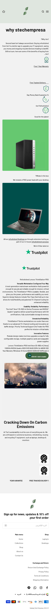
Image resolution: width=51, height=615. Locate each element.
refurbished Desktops (17, 239)
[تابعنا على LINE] (28, 587)
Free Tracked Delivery (38, 83)
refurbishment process (40, 242)
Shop (21, 547)
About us (19, 551)
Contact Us (19, 556)
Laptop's (45, 539)
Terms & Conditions (41, 576)
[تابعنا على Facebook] (47, 587)
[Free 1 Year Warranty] (25, 60)
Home (21, 539)
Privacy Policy (44, 572)
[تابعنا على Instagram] (41, 587)
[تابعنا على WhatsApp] (35, 587)
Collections (19, 543)
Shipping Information (41, 580)
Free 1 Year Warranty (41, 66)
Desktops (45, 543)
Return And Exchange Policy (38, 568)
